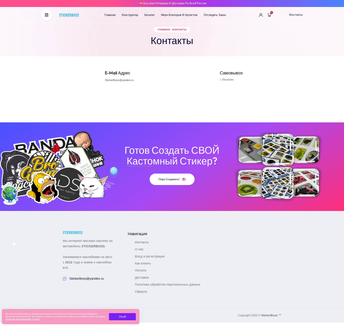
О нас (139, 249)
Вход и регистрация (150, 256)
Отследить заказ (215, 14)
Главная (110, 14)
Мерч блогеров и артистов (179, 14)
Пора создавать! (169, 179)
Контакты (296, 14)
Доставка (142, 277)
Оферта (141, 291)
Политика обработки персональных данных (167, 284)
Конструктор (130, 14)
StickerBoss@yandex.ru (119, 80)
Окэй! (122, 316)
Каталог (149, 14)
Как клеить (143, 263)
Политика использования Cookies (22, 319)
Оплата (140, 270)
